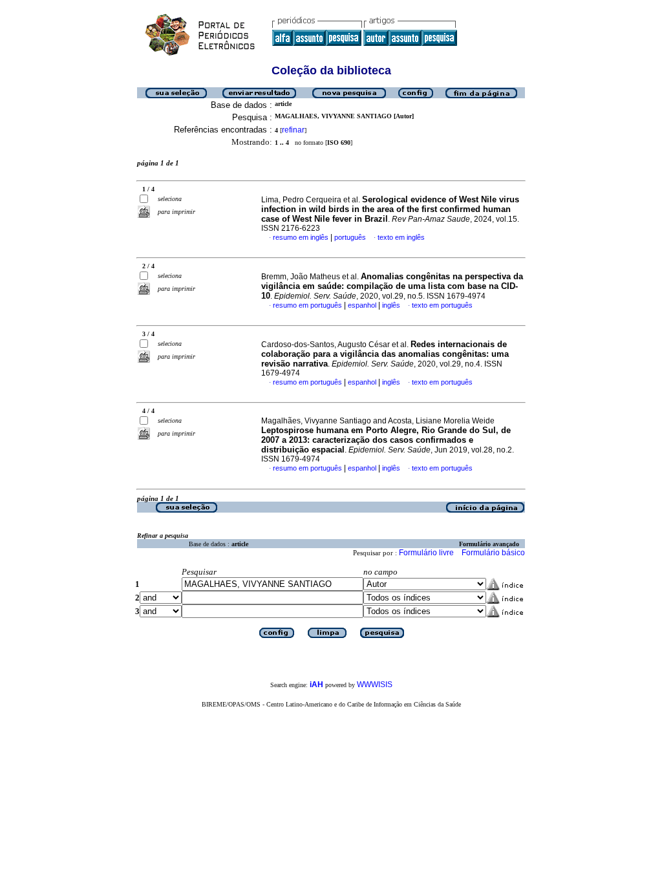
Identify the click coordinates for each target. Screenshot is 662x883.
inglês (391, 305)
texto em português (442, 305)
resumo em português (307, 305)
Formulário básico (493, 552)
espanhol (362, 305)
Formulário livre (426, 552)
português (350, 237)
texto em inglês (401, 237)
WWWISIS (374, 684)
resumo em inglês (300, 237)
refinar (293, 129)
